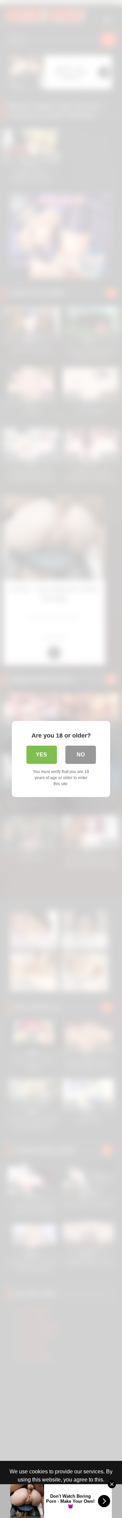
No (81, 754)
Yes (41, 754)
